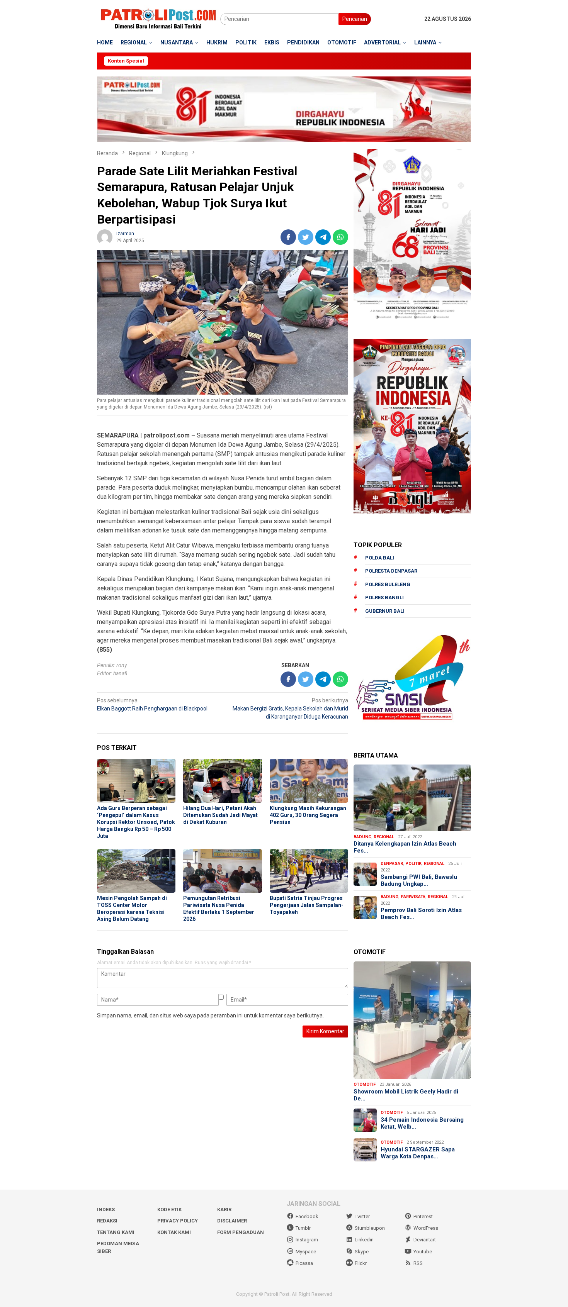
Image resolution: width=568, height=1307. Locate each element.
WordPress (425, 1228)
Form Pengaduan (240, 1232)
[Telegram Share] (323, 237)
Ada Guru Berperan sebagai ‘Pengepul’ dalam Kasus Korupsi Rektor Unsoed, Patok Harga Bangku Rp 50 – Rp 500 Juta (136, 822)
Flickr (361, 1263)
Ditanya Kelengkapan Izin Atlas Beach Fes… (405, 847)
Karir (224, 1209)
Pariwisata (413, 896)
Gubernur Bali (385, 611)
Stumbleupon (370, 1228)
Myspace (306, 1251)
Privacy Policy (177, 1221)
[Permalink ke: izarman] (104, 237)
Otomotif (365, 1084)
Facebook (307, 1216)
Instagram (307, 1240)
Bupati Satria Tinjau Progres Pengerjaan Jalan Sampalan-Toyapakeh (307, 905)
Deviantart (424, 1240)
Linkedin (364, 1240)
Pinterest (423, 1216)
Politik (413, 863)
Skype (362, 1251)
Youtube (422, 1251)
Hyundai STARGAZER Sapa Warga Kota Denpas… (418, 1153)
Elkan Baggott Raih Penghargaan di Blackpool (152, 704)
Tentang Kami (115, 1232)
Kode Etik (169, 1209)
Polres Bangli (384, 597)
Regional (384, 836)
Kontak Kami (174, 1232)
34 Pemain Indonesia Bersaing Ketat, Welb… (422, 1123)
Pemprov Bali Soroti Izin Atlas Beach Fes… (421, 913)
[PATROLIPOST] (158, 18)
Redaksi (107, 1221)
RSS (418, 1263)
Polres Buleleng (387, 584)
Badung (362, 836)
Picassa (304, 1263)
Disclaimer (232, 1221)
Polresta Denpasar (391, 571)
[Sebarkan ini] (288, 237)
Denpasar (392, 863)
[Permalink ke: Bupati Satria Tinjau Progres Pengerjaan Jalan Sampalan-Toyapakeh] (309, 871)
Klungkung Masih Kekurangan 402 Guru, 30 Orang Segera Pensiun (308, 815)
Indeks (106, 1209)
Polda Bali (379, 558)
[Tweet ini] (305, 237)
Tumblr (303, 1228)
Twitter (362, 1216)
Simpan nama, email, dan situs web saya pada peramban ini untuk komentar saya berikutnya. (210, 1015)
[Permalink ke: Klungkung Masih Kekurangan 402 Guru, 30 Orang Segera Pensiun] (309, 781)
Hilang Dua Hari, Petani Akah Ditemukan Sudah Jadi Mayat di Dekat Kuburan (220, 815)
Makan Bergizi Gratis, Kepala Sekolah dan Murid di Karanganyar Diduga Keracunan (290, 708)
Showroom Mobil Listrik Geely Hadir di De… (406, 1095)
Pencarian (354, 19)
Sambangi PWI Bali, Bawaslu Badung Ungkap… (419, 880)
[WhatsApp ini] (340, 237)
